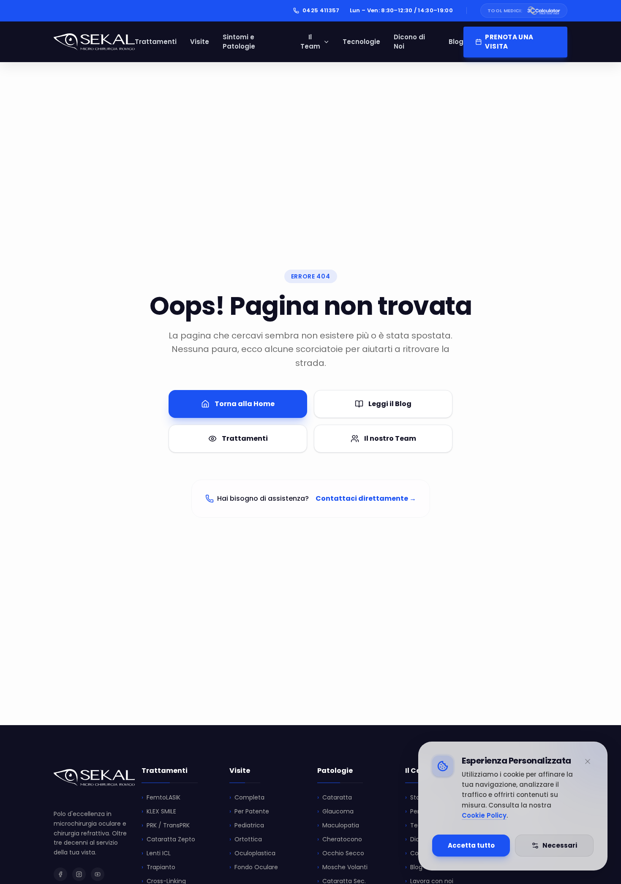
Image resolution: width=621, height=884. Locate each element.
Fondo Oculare (253, 867)
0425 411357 (321, 10)
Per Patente (249, 811)
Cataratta (334, 797)
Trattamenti (156, 41)
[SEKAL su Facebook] (60, 874)
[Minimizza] (588, 761)
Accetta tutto (471, 845)
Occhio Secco (340, 853)
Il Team (310, 42)
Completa (246, 797)
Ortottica (245, 839)
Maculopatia (338, 825)
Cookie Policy (484, 815)
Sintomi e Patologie (239, 42)
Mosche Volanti (342, 867)
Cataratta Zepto (168, 839)
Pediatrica (246, 825)
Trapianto (158, 867)
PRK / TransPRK (166, 825)
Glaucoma (335, 811)
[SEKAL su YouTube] (97, 874)
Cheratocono (339, 839)
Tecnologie (361, 41)
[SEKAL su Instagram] (79, 874)
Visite (199, 41)
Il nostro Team (390, 438)
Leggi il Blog (389, 404)
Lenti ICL (156, 853)
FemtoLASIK (161, 797)
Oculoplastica (252, 853)
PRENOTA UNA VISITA (509, 42)
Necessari (559, 845)
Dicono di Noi (409, 42)
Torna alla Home (245, 404)
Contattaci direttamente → (366, 498)
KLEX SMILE (159, 811)
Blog (456, 41)
